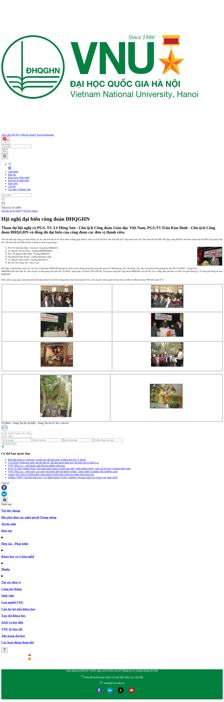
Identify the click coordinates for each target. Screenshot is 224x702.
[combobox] (5, 140)
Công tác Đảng (11, 589)
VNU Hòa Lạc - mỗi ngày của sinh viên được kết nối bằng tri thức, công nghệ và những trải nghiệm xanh (63, 471)
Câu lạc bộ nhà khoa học (18, 609)
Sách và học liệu (12, 622)
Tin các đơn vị (11, 582)
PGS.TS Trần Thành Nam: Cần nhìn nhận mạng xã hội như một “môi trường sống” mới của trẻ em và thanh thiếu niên (69, 468)
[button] (112, 488)
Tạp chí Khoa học (13, 615)
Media (5, 569)
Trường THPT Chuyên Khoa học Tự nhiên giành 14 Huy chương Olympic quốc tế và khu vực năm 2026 (62, 477)
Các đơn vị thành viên (19, 189)
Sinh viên (13, 183)
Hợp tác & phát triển (18, 180)
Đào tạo (12, 174)
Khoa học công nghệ (19, 177)
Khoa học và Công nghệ (17, 556)
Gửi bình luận (9, 443)
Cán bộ (11, 186)
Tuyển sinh (8, 524)
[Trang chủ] (99, 131)
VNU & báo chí (11, 629)
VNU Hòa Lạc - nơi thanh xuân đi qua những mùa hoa (36, 465)
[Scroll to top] (4, 650)
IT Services (40, 134)
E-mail (30, 134)
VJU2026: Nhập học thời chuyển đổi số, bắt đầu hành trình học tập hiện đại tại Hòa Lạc (53, 462)
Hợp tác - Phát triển (14, 543)
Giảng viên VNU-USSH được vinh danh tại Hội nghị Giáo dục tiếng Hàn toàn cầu (51, 474)
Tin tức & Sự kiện (11, 211)
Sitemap (50, 134)
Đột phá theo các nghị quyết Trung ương (28, 517)
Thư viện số (7, 134)
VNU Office (20, 134)
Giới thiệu (13, 171)
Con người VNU (12, 602)
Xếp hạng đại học (13, 636)
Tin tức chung (30, 211)
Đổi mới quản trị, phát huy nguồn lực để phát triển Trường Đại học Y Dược (47, 459)
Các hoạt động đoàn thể (17, 642)
